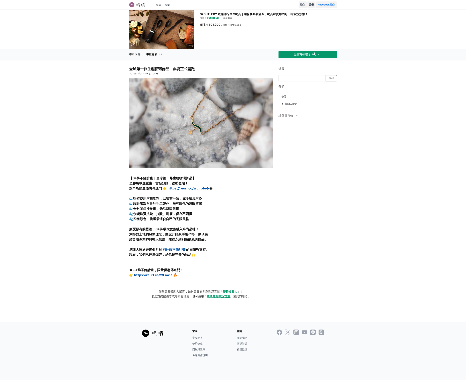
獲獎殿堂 (242, 349)
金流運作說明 (200, 355)
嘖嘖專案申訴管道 (218, 296)
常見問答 (197, 337)
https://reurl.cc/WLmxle (153, 275)
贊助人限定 (289, 103)
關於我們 (242, 337)
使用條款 (197, 343)
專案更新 (154, 54)
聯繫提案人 (230, 291)
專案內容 (135, 54)
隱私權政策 (198, 349)
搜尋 (281, 68)
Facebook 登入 (326, 4)
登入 (302, 4)
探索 (158, 5)
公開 (284, 96)
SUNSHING (213, 18)
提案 (167, 5)
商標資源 (242, 343)
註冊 (311, 4)
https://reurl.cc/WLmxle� (188, 188)
